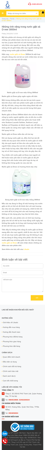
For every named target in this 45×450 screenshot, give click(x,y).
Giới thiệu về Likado (10, 322)
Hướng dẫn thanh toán (11, 332)
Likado (26, 249)
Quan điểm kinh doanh (11, 357)
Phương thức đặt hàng (11, 346)
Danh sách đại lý (9, 376)
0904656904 (13, 413)
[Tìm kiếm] (36, 13)
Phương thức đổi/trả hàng (12, 337)
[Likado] (7, 5)
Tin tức (12, 19)
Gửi (37, 298)
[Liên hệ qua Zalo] (5, 434)
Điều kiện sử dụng (10, 362)
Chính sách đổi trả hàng (12, 366)
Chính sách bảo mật (10, 371)
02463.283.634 (37, 4)
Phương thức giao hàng (12, 341)
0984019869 (13, 400)
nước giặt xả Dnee (17, 54)
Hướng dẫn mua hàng (11, 327)
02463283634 (24, 400)
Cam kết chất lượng (10, 381)
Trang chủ (5, 19)
